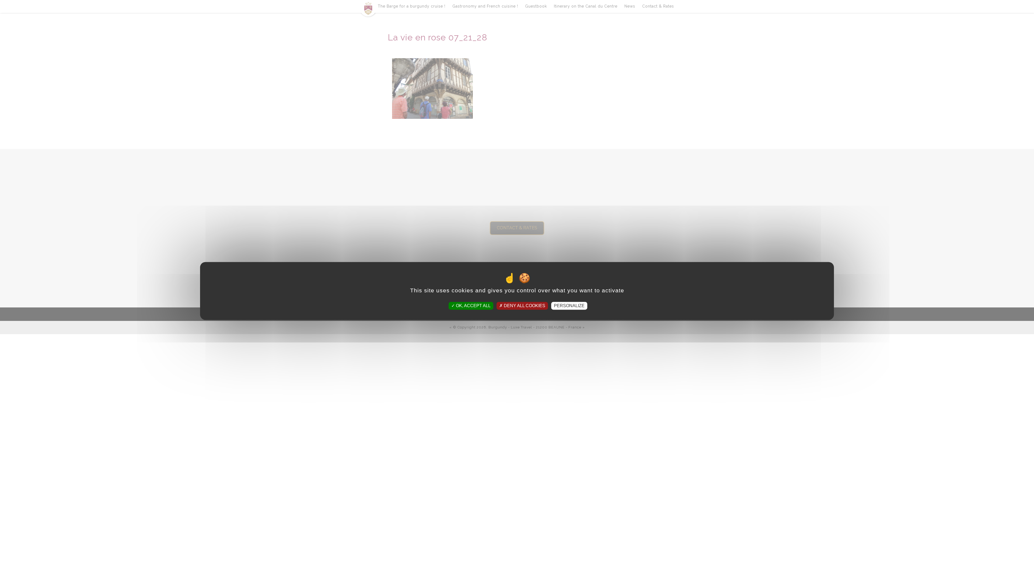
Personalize (569, 305)
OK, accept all (473, 305)
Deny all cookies (524, 305)
